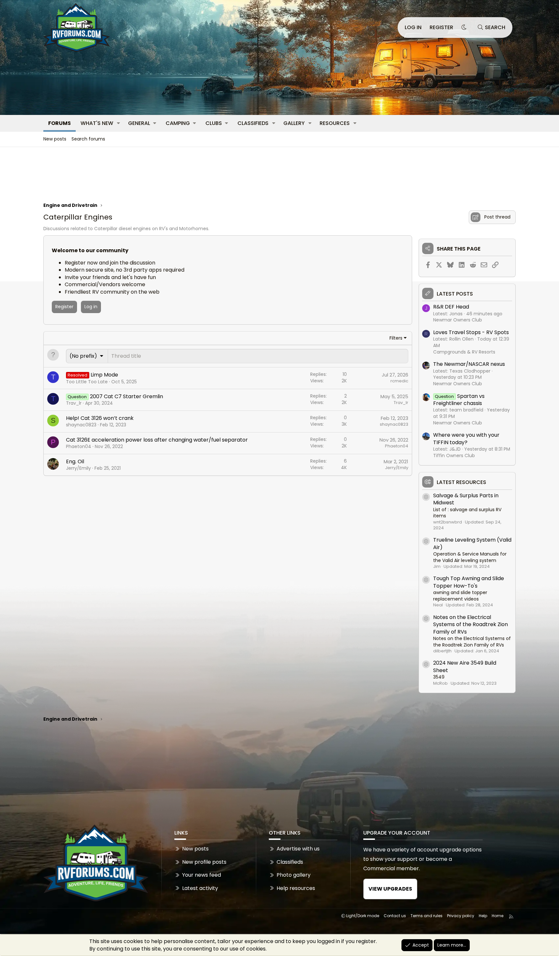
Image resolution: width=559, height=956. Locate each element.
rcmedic (399, 381)
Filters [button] (395, 338)
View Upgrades (390, 889)
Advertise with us (298, 848)
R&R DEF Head (451, 306)
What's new (97, 123)
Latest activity (200, 888)
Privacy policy (460, 915)
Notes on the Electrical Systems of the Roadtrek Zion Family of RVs (470, 624)
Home (497, 915)
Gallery (294, 123)
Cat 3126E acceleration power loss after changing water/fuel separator (157, 440)
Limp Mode (104, 374)
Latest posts (455, 294)
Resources (335, 123)
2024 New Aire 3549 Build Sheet (464, 666)
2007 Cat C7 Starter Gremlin (126, 396)
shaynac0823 (81, 425)
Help (483, 915)
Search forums (88, 139)
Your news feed (201, 875)
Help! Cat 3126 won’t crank (100, 418)
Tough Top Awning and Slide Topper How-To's (468, 582)
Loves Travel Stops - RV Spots (471, 332)
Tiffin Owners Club (454, 455)
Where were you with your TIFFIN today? (466, 438)
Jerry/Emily (78, 468)
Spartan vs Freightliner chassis (459, 399)
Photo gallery (294, 875)
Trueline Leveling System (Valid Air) (472, 543)
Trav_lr (74, 403)
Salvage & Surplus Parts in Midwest (466, 499)
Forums (59, 123)
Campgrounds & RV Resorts (464, 352)
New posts (54, 139)
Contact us (395, 915)
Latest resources (461, 482)
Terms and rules (427, 915)
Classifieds (253, 123)
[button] (118, 123)
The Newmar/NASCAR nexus (469, 364)
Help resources (296, 888)
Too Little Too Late (87, 381)
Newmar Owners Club (457, 320)
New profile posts (204, 862)
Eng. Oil (75, 461)
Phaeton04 (78, 446)
